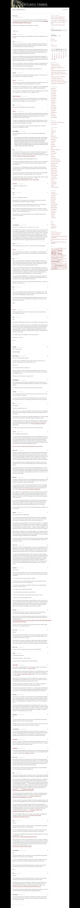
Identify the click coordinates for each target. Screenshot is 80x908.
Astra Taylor (53, 192)
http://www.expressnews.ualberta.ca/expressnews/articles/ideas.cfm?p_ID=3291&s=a (27, 446)
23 (47, 403)
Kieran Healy (53, 202)
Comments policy (20, 9)
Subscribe (64, 9)
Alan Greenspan (57, 248)
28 (47, 544)
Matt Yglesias (56, 262)
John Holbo (53, 103)
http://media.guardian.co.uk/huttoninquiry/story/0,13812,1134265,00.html (26, 179)
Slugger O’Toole (54, 173)
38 (47, 739)
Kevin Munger (53, 107)
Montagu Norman (54, 207)
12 (47, 224)
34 (47, 664)
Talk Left (52, 180)
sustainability (54, 268)
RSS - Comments (54, 40)
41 (47, 772)
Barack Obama (64, 248)
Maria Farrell (53, 110)
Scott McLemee (53, 212)
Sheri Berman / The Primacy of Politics (57, 80)
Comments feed (53, 226)
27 (47, 512)
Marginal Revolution (54, 163)
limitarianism (55, 261)
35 (47, 694)
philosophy (58, 265)
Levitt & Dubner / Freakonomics (56, 78)
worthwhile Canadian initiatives (61, 269)
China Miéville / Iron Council (56, 65)
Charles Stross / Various (55, 64)
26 (47, 477)
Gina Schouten (53, 97)
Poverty (63, 265)
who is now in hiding (31, 668)
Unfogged (52, 185)
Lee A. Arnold (53, 20)
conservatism (53, 255)
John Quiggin (53, 105)
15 (47, 258)
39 (47, 748)
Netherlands (53, 264)
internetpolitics (61, 258)
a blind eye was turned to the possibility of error (25, 674)
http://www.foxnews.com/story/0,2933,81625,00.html (22, 846)
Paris (66, 264)
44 (47, 873)
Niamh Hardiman (54, 209)
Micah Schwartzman (54, 204)
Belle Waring (53, 88)
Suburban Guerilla (54, 178)
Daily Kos (52, 142)
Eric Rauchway (53, 199)
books (58, 249)
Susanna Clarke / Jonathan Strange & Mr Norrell (59, 81)
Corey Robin (53, 195)
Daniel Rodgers (59, 255)
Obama (57, 264)
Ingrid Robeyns (53, 102)
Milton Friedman (60, 262)
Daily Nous (53, 144)
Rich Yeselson (53, 210)
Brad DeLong (53, 139)
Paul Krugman (53, 265)
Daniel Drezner (53, 146)
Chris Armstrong (54, 90)
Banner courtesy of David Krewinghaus (57, 122)
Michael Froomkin (54, 166)
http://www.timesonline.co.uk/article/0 (38, 423)
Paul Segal (53, 114)
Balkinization (53, 136)
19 (47, 346)
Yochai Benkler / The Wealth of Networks (58, 83)
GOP (59, 257)
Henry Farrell (53, 100)
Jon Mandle (53, 200)
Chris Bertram (53, 91)
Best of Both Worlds (54, 137)
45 (47, 894)
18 (47, 317)
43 (47, 850)
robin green (15, 739)
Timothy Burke (53, 183)
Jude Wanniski (56, 260)
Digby (52, 148)
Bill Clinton (52, 249)
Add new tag (52, 248)
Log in (52, 222)
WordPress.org (53, 227)
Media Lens (27, 753)
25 (47, 450)
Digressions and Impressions (56, 149)
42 (47, 820)
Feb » (55, 59)
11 (47, 192)
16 (47, 286)
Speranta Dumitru (54, 117)
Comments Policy (54, 124)
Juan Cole (52, 154)
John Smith (15, 665)
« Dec (52, 59)
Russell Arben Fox (54, 171)
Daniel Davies (53, 197)
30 (47, 609)
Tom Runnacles (53, 217)
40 (47, 757)
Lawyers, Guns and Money (55, 159)
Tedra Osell (53, 216)
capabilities (54, 251)
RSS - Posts (53, 39)
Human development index (57, 258)
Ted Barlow (53, 214)
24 (47, 431)
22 (47, 391)
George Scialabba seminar (56, 256)
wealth (55, 269)
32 (47, 647)
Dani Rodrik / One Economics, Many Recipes (58, 70)
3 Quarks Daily (53, 130)
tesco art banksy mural (61, 268)
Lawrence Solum (54, 158)
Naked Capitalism (54, 170)
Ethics (62, 255)
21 (47, 379)
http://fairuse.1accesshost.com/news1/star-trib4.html (26, 156)
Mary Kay (15, 183)
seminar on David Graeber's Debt (60, 266)
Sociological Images (54, 175)
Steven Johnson (53, 176)
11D (51, 129)
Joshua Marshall (54, 153)
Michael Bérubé (53, 205)
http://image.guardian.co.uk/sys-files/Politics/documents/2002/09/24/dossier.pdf (27, 886)
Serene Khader (53, 115)
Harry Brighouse (54, 98)
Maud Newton (53, 165)
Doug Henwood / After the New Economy (58, 72)
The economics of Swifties (55, 234)
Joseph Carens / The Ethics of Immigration (58, 76)
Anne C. (14, 34)
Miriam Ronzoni (54, 112)
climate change (56, 253)
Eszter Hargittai (53, 95)
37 (47, 729)
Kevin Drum (53, 156)
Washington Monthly (54, 187)
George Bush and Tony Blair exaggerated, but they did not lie (30, 22)
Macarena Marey (54, 108)
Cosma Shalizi (53, 141)
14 (47, 249)
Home (14, 9)
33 (47, 653)
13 (47, 243)
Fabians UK (53, 151)
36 (47, 714)
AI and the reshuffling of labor (60, 17)
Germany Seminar (54, 257)
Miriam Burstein (54, 168)
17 (47, 309)
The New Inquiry (54, 182)
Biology (55, 249)
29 (47, 567)
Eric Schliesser (53, 93)
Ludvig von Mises (62, 261)
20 (47, 355)
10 (47, 183)
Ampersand (53, 132)
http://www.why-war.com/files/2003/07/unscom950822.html (29, 489)
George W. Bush (62, 256)
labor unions (60, 260)
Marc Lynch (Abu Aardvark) (56, 161)
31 (47, 629)
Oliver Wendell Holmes (61, 264)
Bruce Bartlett (61, 249)
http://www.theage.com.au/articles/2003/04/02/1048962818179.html (25, 836)
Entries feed (53, 224)
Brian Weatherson (16, 96)
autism (60, 248)
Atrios (52, 134)
